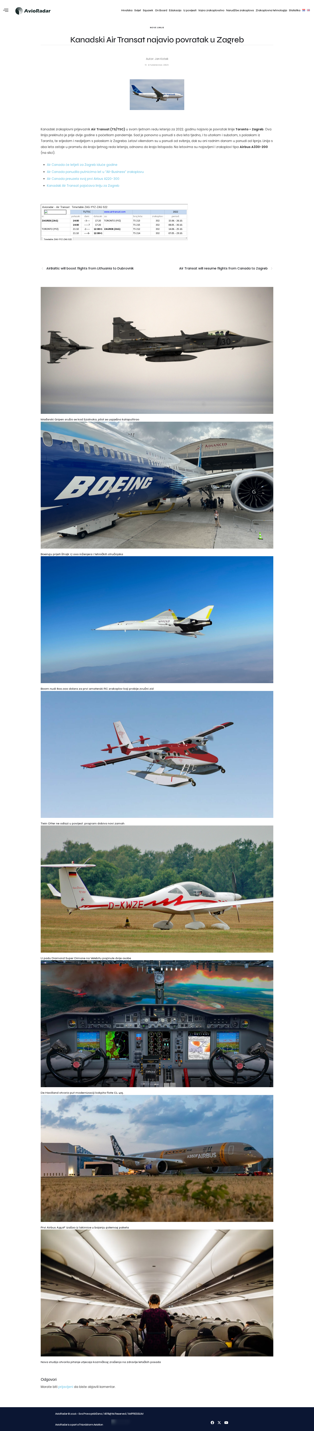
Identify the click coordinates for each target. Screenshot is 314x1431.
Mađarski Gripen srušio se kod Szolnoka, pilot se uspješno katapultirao (90, 419)
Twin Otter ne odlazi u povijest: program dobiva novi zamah (82, 823)
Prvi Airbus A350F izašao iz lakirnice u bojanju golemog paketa (85, 1227)
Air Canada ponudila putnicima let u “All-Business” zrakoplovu (95, 172)
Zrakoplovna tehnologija (271, 10)
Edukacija (175, 10)
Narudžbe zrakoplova (240, 10)
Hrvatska (126, 10)
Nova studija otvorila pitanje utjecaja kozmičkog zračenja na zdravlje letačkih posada (101, 1362)
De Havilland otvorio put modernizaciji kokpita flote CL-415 (82, 1092)
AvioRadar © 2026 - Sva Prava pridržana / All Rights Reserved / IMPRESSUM (99, 1413)
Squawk (148, 10)
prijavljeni (65, 1387)
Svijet (137, 10)
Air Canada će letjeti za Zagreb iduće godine (82, 165)
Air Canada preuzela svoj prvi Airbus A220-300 (83, 179)
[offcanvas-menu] (6, 10)
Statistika (294, 10)
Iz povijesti (189, 10)
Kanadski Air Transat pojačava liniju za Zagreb (83, 185)
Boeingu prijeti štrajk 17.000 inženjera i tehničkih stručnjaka (82, 554)
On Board (161, 10)
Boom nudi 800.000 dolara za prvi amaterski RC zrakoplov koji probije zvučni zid (97, 688)
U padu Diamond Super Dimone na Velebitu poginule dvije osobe (86, 958)
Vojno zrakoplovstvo (211, 10)
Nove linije (157, 27)
